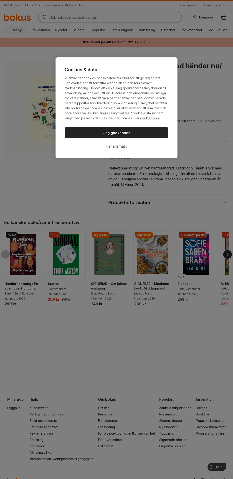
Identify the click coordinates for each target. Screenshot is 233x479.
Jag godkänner (116, 133)
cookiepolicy (150, 118)
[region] (116, 107)
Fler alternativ (117, 146)
